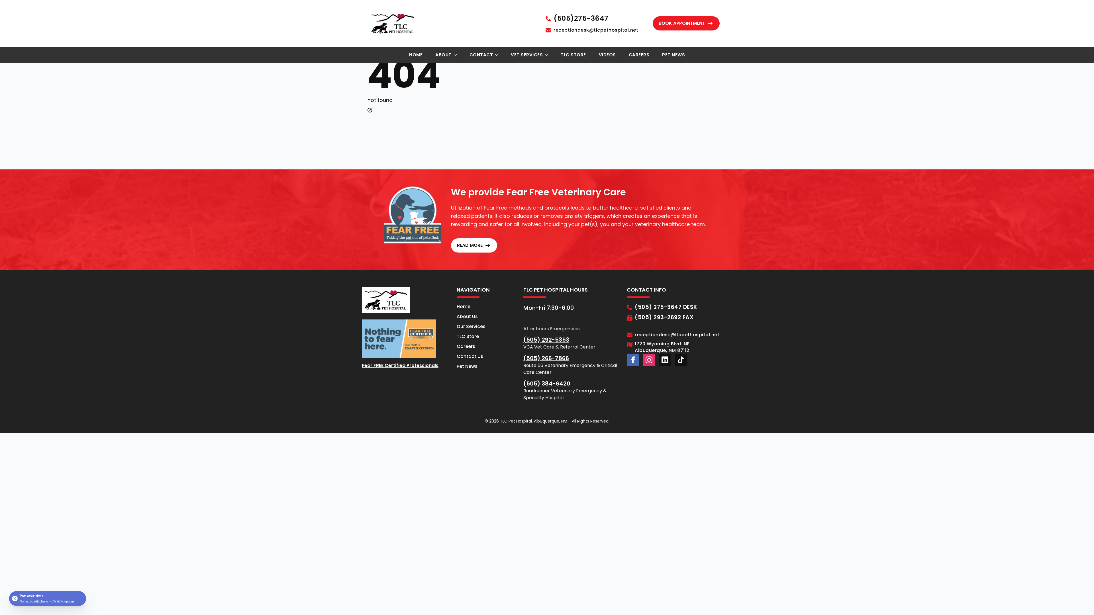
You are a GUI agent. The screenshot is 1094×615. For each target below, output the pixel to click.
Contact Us (470, 356)
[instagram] (649, 360)
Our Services (471, 326)
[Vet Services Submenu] (548, 55)
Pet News (673, 55)
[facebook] (633, 360)
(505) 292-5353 (546, 340)
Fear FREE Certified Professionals (400, 365)
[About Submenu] (457, 55)
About (443, 55)
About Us (467, 316)
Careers (639, 55)
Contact (481, 55)
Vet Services (527, 55)
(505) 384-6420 (546, 384)
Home (416, 55)
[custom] (665, 360)
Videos (607, 55)
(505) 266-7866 (546, 358)
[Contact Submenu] (498, 55)
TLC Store (573, 55)
